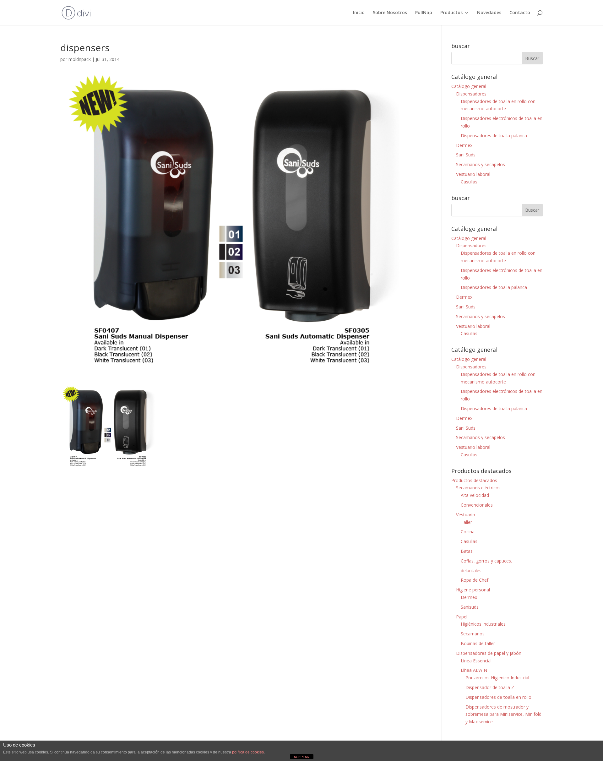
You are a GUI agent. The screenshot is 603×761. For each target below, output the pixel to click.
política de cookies (248, 752)
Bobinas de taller (478, 643)
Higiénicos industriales (483, 624)
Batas (467, 551)
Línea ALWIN (474, 670)
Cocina (468, 532)
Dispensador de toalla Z (489, 687)
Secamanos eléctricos (478, 488)
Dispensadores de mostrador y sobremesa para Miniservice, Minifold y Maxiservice (503, 714)
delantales (471, 570)
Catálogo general (468, 86)
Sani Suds (465, 155)
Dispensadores (471, 94)
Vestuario (465, 515)
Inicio (359, 12)
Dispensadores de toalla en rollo (498, 697)
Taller (466, 522)
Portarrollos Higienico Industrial (497, 678)
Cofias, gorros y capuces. (486, 561)
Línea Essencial (476, 661)
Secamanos (473, 634)
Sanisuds (470, 607)
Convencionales (477, 505)
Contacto (519, 12)
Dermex (464, 145)
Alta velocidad (475, 495)
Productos (451, 12)
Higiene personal (473, 590)
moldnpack (79, 59)
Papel (461, 617)
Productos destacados (474, 480)
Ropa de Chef (474, 580)
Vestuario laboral (473, 174)
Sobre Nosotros (390, 12)
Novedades (489, 12)
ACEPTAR (301, 757)
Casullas (469, 182)
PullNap (423, 12)
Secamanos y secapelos (480, 164)
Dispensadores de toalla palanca (494, 136)
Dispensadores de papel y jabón (488, 653)
